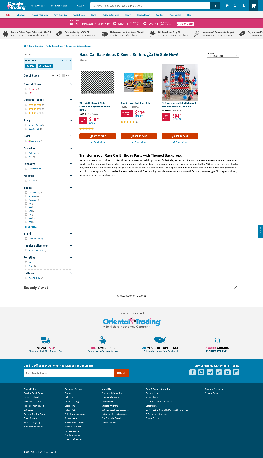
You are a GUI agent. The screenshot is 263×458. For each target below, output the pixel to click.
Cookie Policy (152, 418)
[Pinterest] (210, 372)
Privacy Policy (152, 393)
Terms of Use (152, 397)
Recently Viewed (36, 287)
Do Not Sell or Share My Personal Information (167, 409)
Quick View (99, 142)
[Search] (215, 5)
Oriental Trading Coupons (36, 414)
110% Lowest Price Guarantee (115, 409)
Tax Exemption (72, 430)
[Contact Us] (235, 5)
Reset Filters (65, 60)
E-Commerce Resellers (156, 414)
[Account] (244, 5)
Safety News (151, 405)
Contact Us (70, 393)
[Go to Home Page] (25, 46)
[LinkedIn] (201, 372)
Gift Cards (28, 409)
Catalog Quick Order (33, 393)
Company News (109, 422)
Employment (108, 401)
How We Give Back (110, 397)
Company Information (112, 393)
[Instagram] (236, 372)
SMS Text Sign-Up (32, 422)
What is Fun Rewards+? (34, 426)
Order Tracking (72, 401)
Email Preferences (73, 439)
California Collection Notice (159, 401)
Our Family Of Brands (111, 418)
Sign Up (121, 373)
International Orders (74, 422)
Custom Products (213, 393)
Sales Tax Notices (73, 426)
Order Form (70, 405)
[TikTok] (219, 372)
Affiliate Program (110, 405)
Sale (32, 65)
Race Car (46, 65)
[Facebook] (192, 372)
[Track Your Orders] (227, 5)
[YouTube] (227, 372)
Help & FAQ (70, 397)
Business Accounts (32, 401)
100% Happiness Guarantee (114, 414)
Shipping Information (75, 414)
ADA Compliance (72, 434)
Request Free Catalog (34, 405)
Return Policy (71, 409)
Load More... (31, 226)
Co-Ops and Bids (31, 397)
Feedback (260, 231)
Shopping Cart (71, 418)
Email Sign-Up (30, 418)
